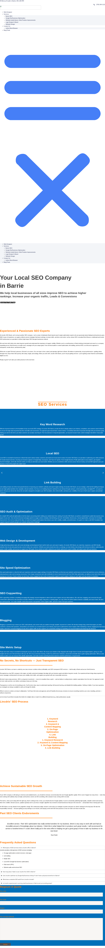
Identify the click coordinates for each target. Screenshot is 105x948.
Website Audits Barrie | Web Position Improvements (20, 20)
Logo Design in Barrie (12, 22)
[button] (52, 138)
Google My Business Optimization (15, 18)
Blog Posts (7, 30)
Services (6, 14)
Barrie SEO (9, 16)
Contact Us (7, 26)
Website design (10, 24)
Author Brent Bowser (12, 28)
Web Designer (8, 12)
